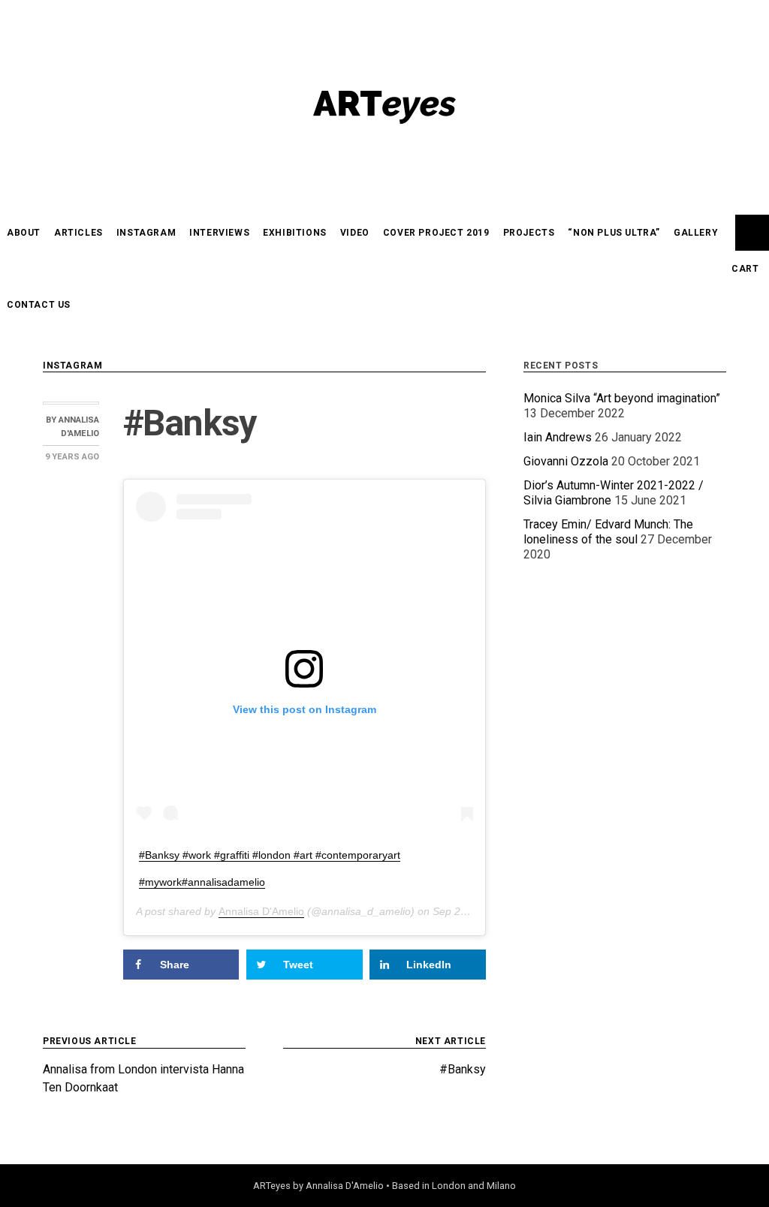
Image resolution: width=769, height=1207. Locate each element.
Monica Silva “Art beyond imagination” (621, 398)
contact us (39, 304)
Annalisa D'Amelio (261, 911)
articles (78, 232)
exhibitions (295, 232)
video (354, 232)
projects (529, 232)
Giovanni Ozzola (565, 461)
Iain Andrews (557, 437)
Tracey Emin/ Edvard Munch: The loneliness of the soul (608, 531)
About (24, 232)
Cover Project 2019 (436, 232)
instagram (146, 232)
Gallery (696, 232)
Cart (744, 268)
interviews (219, 232)
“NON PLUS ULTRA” (614, 232)
